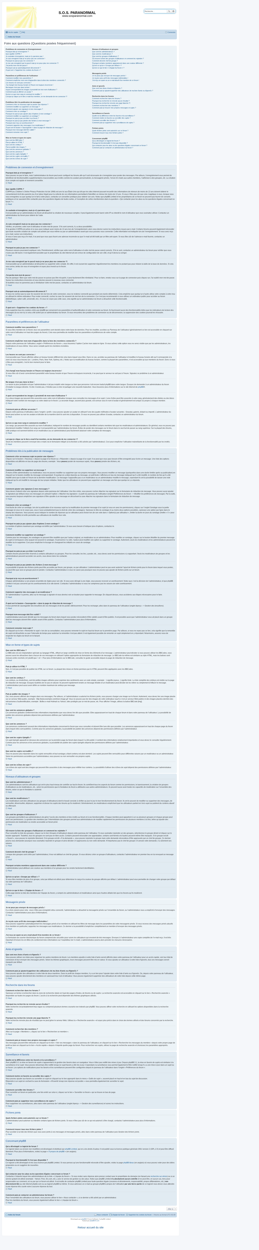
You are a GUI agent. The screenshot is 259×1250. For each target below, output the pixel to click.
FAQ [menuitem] (23, 32)
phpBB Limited (71, 1149)
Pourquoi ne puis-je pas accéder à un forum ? (22, 118)
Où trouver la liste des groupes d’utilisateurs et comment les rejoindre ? (118, 58)
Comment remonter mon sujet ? (17, 132)
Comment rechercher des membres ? (106, 105)
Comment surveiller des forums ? (104, 120)
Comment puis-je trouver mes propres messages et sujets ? (114, 108)
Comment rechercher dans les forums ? (106, 98)
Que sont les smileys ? (14, 145)
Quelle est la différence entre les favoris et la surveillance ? (113, 116)
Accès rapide (13, 32)
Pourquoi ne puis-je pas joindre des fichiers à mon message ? (28, 121)
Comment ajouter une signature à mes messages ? (24, 109)
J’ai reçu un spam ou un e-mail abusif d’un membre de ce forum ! (115, 80)
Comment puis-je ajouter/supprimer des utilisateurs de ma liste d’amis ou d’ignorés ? (122, 91)
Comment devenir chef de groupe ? (105, 61)
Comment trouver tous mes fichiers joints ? (107, 133)
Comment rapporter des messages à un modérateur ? (25, 125)
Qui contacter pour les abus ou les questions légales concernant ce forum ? (119, 145)
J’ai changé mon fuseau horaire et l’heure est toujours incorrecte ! (29, 85)
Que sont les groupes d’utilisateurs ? (105, 56)
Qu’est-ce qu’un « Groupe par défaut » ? (107, 65)
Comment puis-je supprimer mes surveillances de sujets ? (113, 122)
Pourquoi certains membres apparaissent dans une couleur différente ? (118, 63)
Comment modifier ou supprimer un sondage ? (22, 116)
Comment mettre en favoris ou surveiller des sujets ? (111, 118)
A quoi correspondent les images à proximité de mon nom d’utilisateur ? (31, 89)
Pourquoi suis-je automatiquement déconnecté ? (23, 68)
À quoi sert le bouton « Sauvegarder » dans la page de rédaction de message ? (34, 127)
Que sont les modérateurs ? (102, 54)
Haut (10, 183)
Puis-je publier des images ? (16, 147)
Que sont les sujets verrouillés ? (17, 156)
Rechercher (169, 11)
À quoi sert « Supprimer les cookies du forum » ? (23, 70)
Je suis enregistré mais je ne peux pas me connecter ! (25, 58)
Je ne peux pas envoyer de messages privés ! (109, 76)
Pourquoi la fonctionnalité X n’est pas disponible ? (110, 143)
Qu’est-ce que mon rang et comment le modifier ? (24, 94)
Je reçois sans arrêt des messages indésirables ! (110, 78)
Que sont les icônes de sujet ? (17, 159)
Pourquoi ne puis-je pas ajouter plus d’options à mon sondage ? (29, 114)
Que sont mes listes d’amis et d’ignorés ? (107, 88)
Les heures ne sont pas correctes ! (18, 83)
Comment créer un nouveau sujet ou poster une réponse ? (27, 104)
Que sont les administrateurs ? (103, 52)
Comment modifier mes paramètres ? (19, 78)
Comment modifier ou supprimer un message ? (23, 107)
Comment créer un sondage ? (16, 111)
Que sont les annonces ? (15, 152)
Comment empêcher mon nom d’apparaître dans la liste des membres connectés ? (36, 80)
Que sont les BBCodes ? (15, 140)
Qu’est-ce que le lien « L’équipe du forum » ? (108, 68)
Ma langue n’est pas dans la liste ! (18, 87)
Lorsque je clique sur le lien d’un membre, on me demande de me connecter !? (36, 96)
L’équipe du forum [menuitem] (118, 1215)
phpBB (141, 387)
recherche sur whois (159, 1176)
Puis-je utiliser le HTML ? (15, 142)
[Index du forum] (21, 16)
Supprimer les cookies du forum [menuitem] (140, 1215)
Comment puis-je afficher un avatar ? (19, 92)
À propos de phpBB (56, 1152)
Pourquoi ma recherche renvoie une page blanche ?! (111, 103)
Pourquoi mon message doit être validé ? (20, 130)
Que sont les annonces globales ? (18, 149)
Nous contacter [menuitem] (102, 1215)
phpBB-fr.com (94, 1220)
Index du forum (14, 1215)
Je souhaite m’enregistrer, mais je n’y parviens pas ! (24, 56)
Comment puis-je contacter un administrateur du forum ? (112, 148)
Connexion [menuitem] (171, 32)
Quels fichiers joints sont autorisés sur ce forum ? (110, 130)
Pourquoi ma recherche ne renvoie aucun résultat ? (111, 101)
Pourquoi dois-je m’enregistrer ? (17, 52)
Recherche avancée (173, 11)
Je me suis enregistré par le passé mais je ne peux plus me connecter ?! (32, 63)
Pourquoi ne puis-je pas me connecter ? (20, 61)
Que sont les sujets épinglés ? (17, 154)
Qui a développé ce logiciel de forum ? (106, 141)
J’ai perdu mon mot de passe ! (17, 65)
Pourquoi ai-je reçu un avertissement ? (20, 123)
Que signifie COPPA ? (14, 54)
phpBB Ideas (128, 1163)
